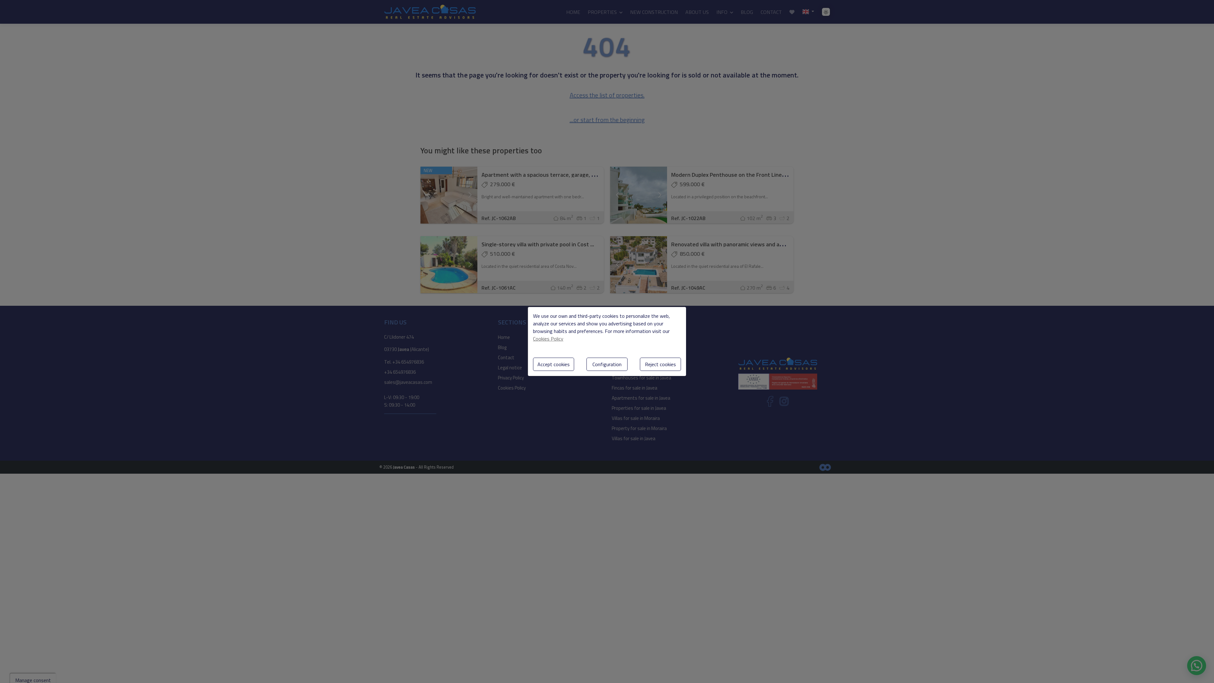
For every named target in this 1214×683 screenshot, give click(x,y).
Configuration (607, 364)
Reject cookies (660, 364)
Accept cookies (553, 364)
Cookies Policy (548, 338)
